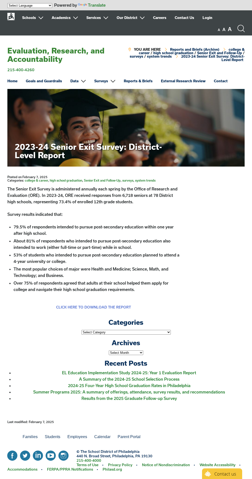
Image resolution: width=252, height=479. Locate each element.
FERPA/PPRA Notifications (70, 469)
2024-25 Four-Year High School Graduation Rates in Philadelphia (129, 385)
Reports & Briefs (138, 81)
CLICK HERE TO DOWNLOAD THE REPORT (93, 307)
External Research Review (183, 81)
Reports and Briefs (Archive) (194, 49)
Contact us (225, 474)
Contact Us (184, 18)
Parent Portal (129, 437)
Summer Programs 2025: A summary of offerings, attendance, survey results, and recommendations (129, 392)
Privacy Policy (120, 465)
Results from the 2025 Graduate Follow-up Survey (129, 398)
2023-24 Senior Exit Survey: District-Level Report (213, 58)
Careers (159, 18)
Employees (77, 437)
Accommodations (22, 469)
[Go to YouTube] (51, 454)
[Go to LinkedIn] (38, 454)
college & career (36, 180)
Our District (127, 18)
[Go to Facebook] (12, 454)
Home (12, 81)
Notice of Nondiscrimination (166, 465)
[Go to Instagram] (63, 454)
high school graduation (173, 53)
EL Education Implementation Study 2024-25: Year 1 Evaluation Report (129, 372)
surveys (136, 56)
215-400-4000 (89, 460)
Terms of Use (87, 465)
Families (30, 437)
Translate (97, 5)
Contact (221, 81)
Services (93, 18)
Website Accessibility (218, 465)
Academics (61, 18)
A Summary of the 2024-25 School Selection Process (129, 379)
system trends (159, 56)
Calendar (102, 437)
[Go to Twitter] (25, 454)
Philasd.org (112, 469)
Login (207, 18)
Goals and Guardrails (44, 81)
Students (52, 437)
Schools (29, 18)
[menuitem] (36, 18)
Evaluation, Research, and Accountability (56, 54)
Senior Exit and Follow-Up (219, 53)
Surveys (101, 81)
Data (74, 81)
